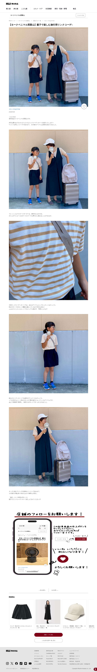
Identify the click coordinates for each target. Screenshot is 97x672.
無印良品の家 (49, 650)
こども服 (24, 8)
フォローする (80, 15)
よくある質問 (37, 664)
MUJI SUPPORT (38, 658)
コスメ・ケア (38, 8)
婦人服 (8, 8)
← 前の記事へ (42, 590)
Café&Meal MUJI (50, 653)
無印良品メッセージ (75, 656)
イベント (36, 653)
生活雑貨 (49, 8)
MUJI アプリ (61, 650)
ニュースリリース (74, 650)
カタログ (60, 653)
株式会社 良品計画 (75, 661)
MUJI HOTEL (49, 664)
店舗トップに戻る (48, 634)
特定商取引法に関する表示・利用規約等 (80, 664)
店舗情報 (36, 650)
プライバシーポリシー (11, 668)
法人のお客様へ (62, 661)
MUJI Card (60, 656)
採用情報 (72, 653)
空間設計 (36, 661)
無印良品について (74, 658)
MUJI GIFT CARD (62, 658)
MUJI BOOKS (49, 661)
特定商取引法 (35, 668)
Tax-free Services (62, 664)
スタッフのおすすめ (14, 109)
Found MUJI (49, 658)
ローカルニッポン (38, 656)
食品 (74, 8)
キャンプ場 (49, 656)
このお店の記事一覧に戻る (48, 640)
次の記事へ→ (55, 590)
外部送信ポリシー (24, 668)
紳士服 (16, 8)
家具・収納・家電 (61, 8)
